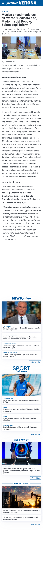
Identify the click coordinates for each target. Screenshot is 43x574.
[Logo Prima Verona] (21, 3)
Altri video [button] (36, 478)
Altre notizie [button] (35, 362)
